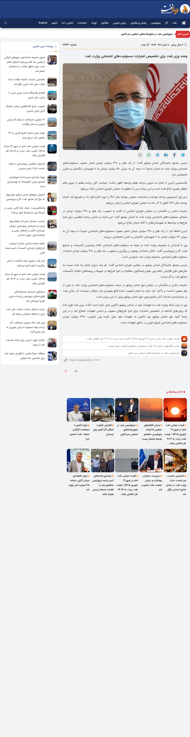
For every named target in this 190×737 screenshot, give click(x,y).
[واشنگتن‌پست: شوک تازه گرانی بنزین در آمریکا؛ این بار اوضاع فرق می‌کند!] (52, 210)
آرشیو (54, 23)
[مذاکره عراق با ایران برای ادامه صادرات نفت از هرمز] (52, 342)
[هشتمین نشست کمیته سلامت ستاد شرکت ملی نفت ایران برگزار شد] (52, 82)
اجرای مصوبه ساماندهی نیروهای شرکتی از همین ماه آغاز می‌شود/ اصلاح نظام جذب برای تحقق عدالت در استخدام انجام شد (24, 64)
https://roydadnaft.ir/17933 (81, 360)
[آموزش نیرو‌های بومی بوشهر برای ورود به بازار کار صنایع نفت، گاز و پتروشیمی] (52, 197)
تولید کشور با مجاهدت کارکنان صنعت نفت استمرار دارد (79, 432)
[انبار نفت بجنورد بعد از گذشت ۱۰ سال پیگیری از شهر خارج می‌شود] (52, 263)
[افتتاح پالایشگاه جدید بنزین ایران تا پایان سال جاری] (52, 95)
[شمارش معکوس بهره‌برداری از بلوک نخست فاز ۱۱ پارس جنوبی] (52, 166)
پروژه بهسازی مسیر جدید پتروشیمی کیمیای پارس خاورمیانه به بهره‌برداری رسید (26, 181)
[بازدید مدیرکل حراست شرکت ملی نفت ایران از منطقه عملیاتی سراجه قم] (52, 312)
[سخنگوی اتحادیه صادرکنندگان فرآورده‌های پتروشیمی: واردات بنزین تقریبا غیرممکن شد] (52, 294)
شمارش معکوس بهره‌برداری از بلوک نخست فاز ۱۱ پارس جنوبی (27, 166)
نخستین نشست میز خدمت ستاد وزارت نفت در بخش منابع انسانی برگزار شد (176, 485)
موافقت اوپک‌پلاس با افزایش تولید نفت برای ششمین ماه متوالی (24, 356)
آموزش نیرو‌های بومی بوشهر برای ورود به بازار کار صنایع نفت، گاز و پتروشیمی (25, 197)
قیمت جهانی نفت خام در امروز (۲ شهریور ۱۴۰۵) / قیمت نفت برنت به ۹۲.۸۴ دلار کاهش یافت (127, 485)
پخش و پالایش (138, 23)
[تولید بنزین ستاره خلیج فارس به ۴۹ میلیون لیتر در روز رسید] (52, 135)
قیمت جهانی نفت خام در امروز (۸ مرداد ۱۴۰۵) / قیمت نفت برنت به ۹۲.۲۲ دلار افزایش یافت (25, 279)
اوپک (93, 23)
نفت (174, 23)
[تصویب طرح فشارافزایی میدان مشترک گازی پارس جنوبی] (52, 108)
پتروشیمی (156, 23)
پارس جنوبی (119, 23)
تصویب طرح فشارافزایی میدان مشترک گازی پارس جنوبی (25, 108)
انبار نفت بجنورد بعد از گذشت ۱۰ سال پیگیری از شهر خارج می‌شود (26, 263)
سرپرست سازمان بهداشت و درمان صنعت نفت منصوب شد (151, 483)
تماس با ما (67, 23)
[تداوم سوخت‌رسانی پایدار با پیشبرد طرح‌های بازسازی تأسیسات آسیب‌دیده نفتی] (52, 246)
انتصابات (82, 23)
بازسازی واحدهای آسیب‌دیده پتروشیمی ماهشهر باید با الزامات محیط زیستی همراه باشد (103, 485)
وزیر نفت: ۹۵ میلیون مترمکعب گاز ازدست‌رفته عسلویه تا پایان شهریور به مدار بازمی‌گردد (25, 327)
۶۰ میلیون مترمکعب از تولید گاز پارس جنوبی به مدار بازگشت (26, 122)
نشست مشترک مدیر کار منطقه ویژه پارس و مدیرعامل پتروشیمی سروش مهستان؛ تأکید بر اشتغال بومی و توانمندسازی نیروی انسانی (27, 228)
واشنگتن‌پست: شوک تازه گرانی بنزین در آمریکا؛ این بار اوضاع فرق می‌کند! (24, 210)
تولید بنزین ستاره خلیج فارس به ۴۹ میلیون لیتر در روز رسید (26, 135)
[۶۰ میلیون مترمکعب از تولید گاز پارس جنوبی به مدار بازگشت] (52, 122)
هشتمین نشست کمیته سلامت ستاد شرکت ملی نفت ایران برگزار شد (26, 82)
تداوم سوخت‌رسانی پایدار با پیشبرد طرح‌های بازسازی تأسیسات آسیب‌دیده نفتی (25, 248)
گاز (166, 23)
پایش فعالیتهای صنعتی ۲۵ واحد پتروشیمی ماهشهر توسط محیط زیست (144, 346)
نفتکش (105, 23)
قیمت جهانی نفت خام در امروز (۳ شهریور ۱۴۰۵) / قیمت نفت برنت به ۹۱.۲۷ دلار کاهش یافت (133, 339)
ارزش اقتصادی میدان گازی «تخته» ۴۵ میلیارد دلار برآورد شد (79, 483)
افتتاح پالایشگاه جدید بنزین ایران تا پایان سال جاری (27, 95)
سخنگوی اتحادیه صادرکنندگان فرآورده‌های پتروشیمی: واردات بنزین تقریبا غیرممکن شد (27, 296)
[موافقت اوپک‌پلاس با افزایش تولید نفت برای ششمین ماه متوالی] (52, 356)
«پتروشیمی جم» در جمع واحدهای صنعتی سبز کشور (147, 37)
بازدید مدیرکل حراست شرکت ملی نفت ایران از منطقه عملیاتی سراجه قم (25, 311)
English (43, 23)
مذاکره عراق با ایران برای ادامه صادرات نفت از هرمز (25, 342)
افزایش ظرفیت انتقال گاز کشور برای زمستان (103, 429)
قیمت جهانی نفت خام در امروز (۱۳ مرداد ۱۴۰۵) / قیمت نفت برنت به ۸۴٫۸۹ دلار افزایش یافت (24, 150)
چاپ (143, 45)
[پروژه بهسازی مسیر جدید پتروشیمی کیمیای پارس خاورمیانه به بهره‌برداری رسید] (52, 179)
